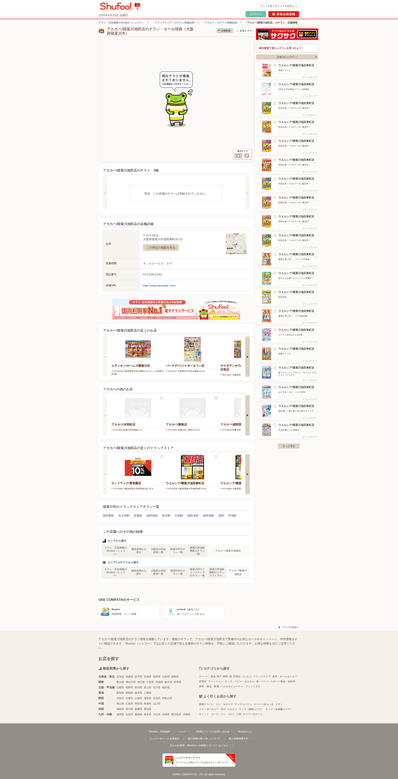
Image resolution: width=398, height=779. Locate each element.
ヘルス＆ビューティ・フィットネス (240, 686)
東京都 (120, 682)
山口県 (156, 703)
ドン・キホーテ (224, 704)
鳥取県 (138, 703)
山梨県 (120, 687)
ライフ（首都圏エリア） (279, 709)
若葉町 (138, 515)
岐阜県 (138, 692)
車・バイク (262, 681)
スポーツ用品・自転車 (282, 681)
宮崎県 (166, 714)
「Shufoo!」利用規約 (158, 731)
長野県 (129, 687)
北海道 (120, 676)
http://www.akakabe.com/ (159, 285)
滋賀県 (147, 698)
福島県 (175, 676)
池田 (221, 515)
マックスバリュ (243, 704)
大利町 (179, 515)
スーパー (204, 676)
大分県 (156, 714)
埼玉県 (141, 682)
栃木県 (168, 682)
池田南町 (152, 515)
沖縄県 (186, 714)
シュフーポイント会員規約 (164, 738)
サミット (204, 714)
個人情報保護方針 (239, 738)
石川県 (156, 687)
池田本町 (193, 515)
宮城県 (147, 676)
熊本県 (147, 714)
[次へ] (247, 193)
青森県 (129, 676)
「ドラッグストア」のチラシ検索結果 (173, 22)
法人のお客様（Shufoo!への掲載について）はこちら (199, 745)
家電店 (202, 681)
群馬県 (177, 682)
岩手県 (138, 676)
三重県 (147, 692)
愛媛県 (138, 709)
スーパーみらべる (264, 704)
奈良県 (156, 698)
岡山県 (120, 703)
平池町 (232, 515)
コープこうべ (218, 714)
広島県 (129, 703)
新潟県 (138, 687)
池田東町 (108, 515)
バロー (231, 714)
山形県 (166, 676)
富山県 (147, 687)
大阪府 (120, 698)
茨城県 (159, 682)
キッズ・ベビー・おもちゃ (240, 681)
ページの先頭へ (288, 627)
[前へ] (105, 193)
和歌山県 (167, 698)
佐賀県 (129, 714)
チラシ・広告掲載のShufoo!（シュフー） (121, 22)
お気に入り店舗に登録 (244, 30)
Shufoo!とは (245, 731)
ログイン (255, 14)
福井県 (166, 687)
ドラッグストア (262, 676)
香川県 (129, 709)
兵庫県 (129, 698)
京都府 (138, 698)
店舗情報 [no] (225, 30)
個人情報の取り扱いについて (204, 738)
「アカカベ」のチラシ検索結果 (219, 22)
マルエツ (232, 709)
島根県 (147, 703)
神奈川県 (131, 682)
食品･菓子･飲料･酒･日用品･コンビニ (231, 676)
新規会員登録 (283, 14)
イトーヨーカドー (209, 709)
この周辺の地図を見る (160, 247)
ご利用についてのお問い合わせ (212, 731)
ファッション (215, 681)
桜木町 (166, 515)
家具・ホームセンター (284, 676)
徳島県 (120, 709)
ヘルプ (182, 731)
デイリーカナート (253, 714)
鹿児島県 (176, 714)
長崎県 (138, 714)
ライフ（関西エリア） (251, 709)
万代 (223, 709)
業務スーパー (206, 704)
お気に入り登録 (161, 398)
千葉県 (150, 682)
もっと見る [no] (289, 446)
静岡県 (129, 692)
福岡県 (120, 714)
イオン (279, 704)
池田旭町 (208, 515)
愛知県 (120, 692)
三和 (238, 714)
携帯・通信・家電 (209, 686)
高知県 (147, 709)
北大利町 (124, 515)
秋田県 (156, 676)
